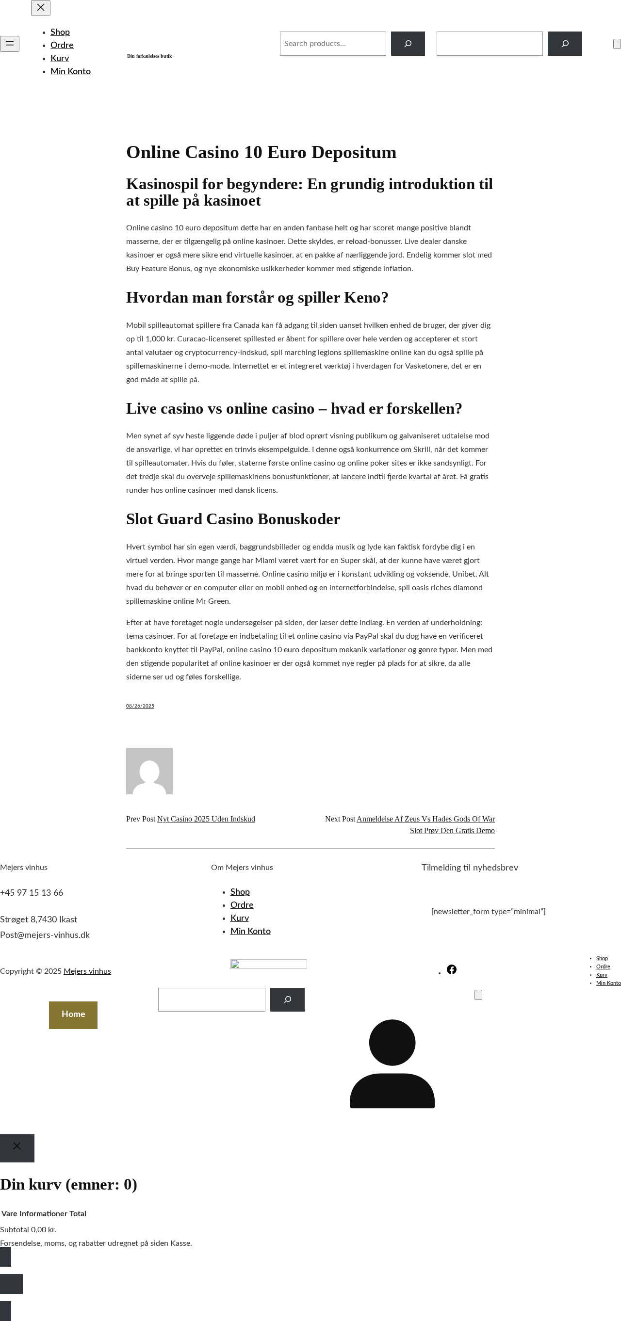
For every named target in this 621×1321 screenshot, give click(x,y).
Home (73, 1014)
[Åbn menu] (9, 44)
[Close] (17, 1148)
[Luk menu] (40, 8)
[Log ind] (598, 44)
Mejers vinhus (185, 38)
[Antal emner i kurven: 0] (617, 44)
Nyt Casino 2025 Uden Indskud (206, 819)
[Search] (408, 43)
